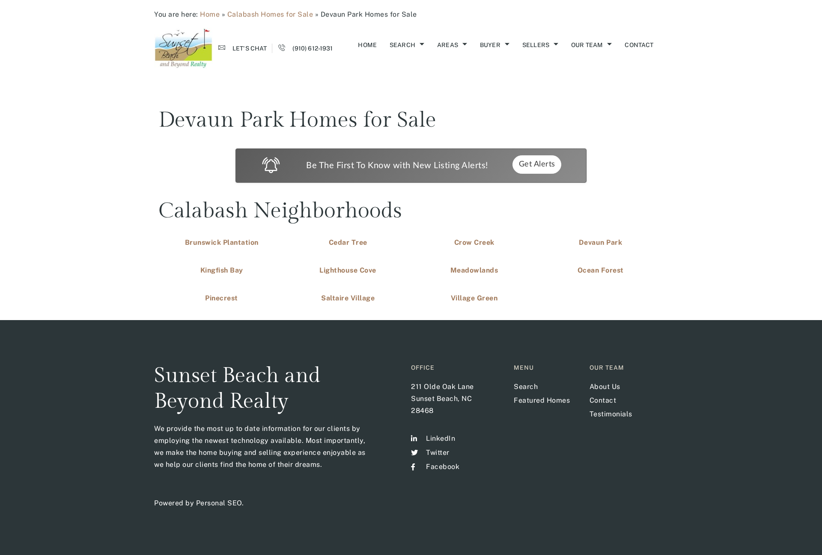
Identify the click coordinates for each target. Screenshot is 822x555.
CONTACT (639, 45)
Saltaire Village (348, 298)
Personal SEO (219, 503)
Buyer (490, 45)
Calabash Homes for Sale (270, 14)
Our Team (587, 45)
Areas (447, 45)
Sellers (535, 45)
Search (402, 45)
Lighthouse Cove (347, 270)
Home (210, 14)
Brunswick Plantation (222, 242)
